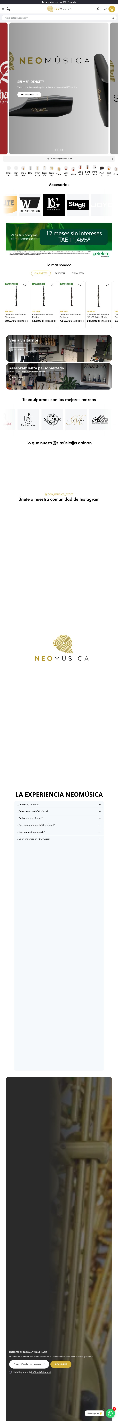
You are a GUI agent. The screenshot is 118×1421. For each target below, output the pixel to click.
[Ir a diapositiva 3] (60, 150)
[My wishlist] (105, 9)
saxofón (60, 273)
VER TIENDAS (18, 349)
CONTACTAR (17, 377)
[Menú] (3, 9)
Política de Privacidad (41, 1372)
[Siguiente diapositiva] (108, 171)
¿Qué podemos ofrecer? (30, 818)
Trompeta (78, 273)
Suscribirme (61, 1364)
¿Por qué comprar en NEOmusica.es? (36, 825)
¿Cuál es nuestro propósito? (31, 832)
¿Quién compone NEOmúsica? (32, 811)
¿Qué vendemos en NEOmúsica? (33, 838)
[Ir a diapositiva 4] (62, 150)
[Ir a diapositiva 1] (55, 150)
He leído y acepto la (32, 1372)
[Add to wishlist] (25, 285)
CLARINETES (40, 273)
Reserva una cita (29, 94)
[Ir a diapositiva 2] (58, 150)
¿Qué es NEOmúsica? (28, 804)
